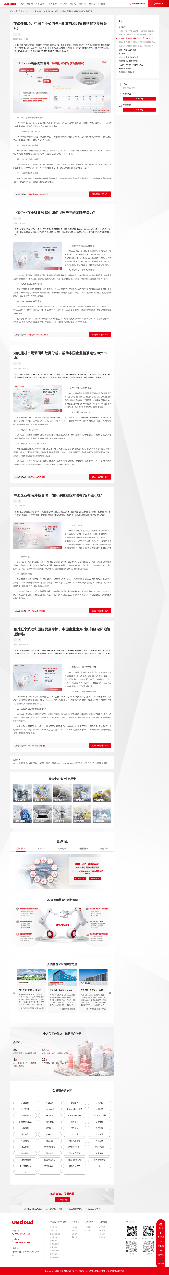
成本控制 (25, 1147)
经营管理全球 (54, 1244)
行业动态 (102, 1234)
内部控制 (99, 1141)
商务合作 (102, 1237)
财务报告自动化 (74, 1159)
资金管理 (74, 1128)
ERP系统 (99, 1103)
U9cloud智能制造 (74, 1109)
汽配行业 (104, 848)
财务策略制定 (99, 1159)
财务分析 (50, 1128)
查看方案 (95, 878)
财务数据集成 (49, 1159)
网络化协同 (53, 1237)
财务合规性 (99, 1147)
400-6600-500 (138, 3)
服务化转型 (53, 1254)
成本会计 (99, 1122)
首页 (22, 4)
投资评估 (99, 1153)
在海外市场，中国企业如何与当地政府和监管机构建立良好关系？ (69, 11)
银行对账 (74, 1134)
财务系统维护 (74, 1166)
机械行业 (41, 848)
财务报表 (74, 1122)
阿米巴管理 (53, 1241)
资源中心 (73, 4)
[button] (14, 993)
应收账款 (99, 1128)
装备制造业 (21, 848)
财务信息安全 (25, 1159)
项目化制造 (53, 1227)
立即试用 (139, 99)
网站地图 (120, 1271)
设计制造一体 (54, 1251)
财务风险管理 (74, 1141)
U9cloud (50, 1109)
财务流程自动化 (74, 1147)
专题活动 (88, 1227)
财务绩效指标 (25, 1166)
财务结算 (50, 1153)
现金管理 (50, 1134)
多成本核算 (53, 1247)
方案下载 (80, 878)
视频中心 (91, 4)
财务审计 (99, 1134)
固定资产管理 (74, 1153)
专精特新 (29, 4)
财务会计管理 (25, 1115)
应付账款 (25, 1134)
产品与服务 (40, 4)
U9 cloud (28, 11)
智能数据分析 (54, 1257)
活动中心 (82, 4)
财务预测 (25, 1153)
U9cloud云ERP (74, 1115)
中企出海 (38, 11)
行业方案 (74, 1234)
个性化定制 (53, 1230)
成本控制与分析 (99, 1115)
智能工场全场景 (55, 1234)
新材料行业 (83, 848)
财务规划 (50, 1141)
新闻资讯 (102, 1230)
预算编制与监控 (25, 1122)
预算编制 (25, 1128)
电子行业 (62, 848)
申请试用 (159, 3)
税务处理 (25, 1141)
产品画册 (74, 1227)
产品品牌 (25, 1103)
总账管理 (50, 1122)
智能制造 (74, 1103)
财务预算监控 (49, 1166)
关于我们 (101, 4)
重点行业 (52, 4)
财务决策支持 (49, 1147)
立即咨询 (139, 110)
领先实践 (63, 4)
